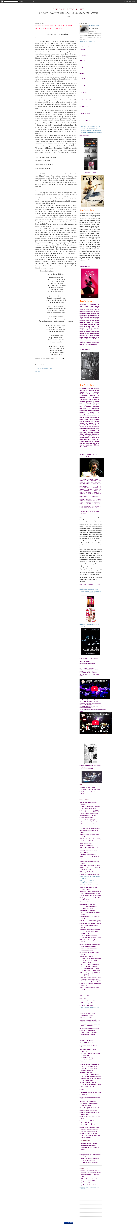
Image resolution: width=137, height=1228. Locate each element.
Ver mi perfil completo (87, 41)
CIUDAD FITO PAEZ (68, 9)
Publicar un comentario (44, 368)
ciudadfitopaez (94, 25)
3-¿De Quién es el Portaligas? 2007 (89, 1007)
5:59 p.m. (57, 358)
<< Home (37, 371)
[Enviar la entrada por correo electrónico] (62, 359)
